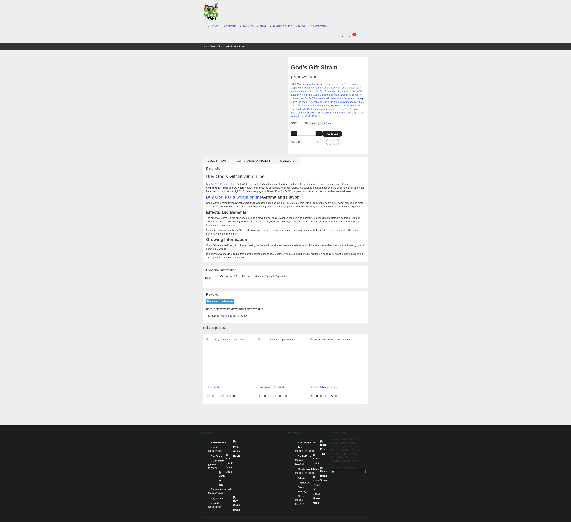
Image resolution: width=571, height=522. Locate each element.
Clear (329, 123)
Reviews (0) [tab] (287, 160)
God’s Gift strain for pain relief (320, 98)
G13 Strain (213, 387)
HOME (214, 26)
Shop (263, 26)
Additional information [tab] (252, 160)
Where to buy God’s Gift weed (306, 116)
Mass (294, 123)
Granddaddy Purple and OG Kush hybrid (338, 105)
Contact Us (319, 26)
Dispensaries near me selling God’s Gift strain (315, 87)
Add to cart (332, 134)
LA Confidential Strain (324, 387)
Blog (301, 26)
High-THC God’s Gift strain (343, 109)
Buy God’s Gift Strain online (220, 184)
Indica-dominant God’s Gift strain (308, 112)
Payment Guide (282, 26)
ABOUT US (230, 26)
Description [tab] (216, 160)
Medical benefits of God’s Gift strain (344, 112)
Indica (222, 46)
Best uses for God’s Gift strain (341, 84)
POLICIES (248, 26)
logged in (225, 316)
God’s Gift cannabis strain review (333, 91)
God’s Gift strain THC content (306, 102)
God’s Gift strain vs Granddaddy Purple (343, 102)
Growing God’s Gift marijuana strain (309, 109)
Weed (214, 46)
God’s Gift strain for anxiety (327, 95)
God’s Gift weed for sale (303, 105)
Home (206, 46)
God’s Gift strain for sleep (350, 98)
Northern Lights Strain (272, 387)
